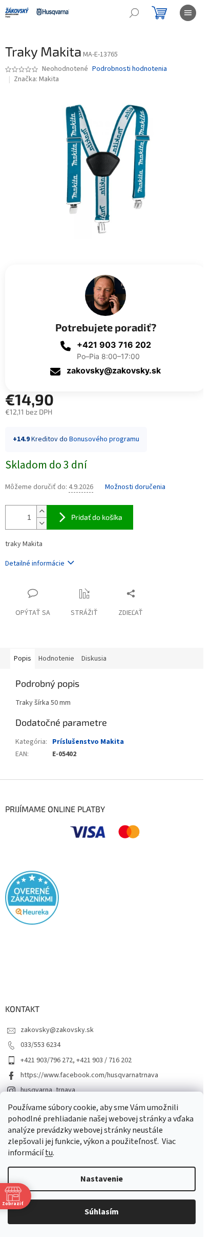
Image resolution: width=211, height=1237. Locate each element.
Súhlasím (102, 1211)
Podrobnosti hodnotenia (129, 69)
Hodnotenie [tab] (56, 658)
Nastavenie (101, 1179)
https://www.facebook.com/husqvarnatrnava (89, 1075)
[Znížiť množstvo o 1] (41, 523)
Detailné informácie (35, 563)
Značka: (36, 79)
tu (49, 1152)
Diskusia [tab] (94, 658)
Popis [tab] (22, 658)
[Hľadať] (134, 13)
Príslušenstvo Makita (88, 742)
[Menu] (188, 13)
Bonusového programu (104, 439)
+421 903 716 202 (114, 345)
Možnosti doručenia (135, 487)
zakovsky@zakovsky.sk (114, 370)
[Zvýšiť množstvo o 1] (41, 511)
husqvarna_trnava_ (49, 1090)
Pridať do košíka (96, 517)
